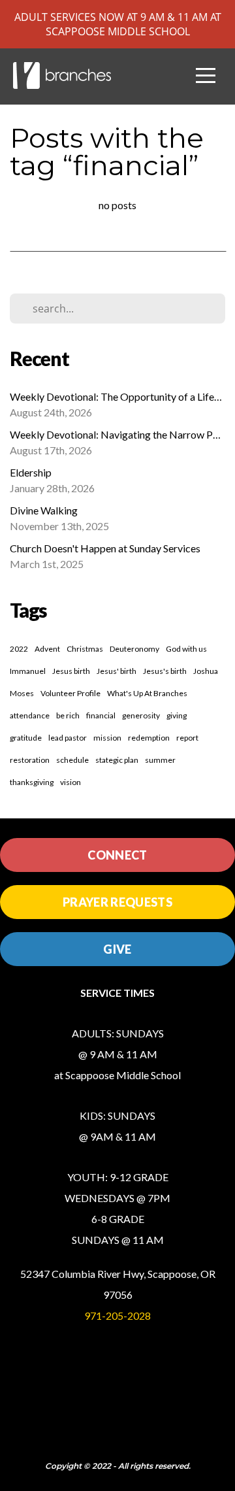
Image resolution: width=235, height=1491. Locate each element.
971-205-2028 (117, 1315)
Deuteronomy (134, 649)
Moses (22, 693)
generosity (141, 715)
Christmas (85, 649)
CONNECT (117, 855)
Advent (47, 649)
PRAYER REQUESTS (117, 902)
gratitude (26, 738)
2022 (19, 649)
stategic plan (116, 760)
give (117, 949)
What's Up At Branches (147, 693)
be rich (68, 715)
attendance (30, 715)
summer (160, 760)
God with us (186, 649)
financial (101, 715)
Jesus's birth (165, 671)
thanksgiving (32, 782)
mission (107, 738)
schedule (72, 760)
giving (176, 715)
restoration (30, 760)
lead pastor (67, 738)
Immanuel (28, 671)
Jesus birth (71, 671)
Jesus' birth (116, 671)
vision (70, 782)
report (187, 738)
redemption (149, 738)
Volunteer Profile (70, 693)
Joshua (205, 671)
